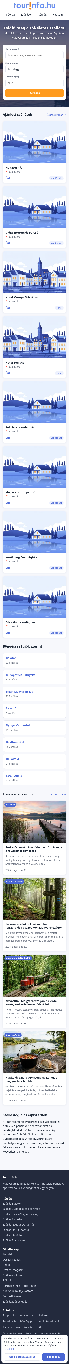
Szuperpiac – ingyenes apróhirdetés (25, 1315)
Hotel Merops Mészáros (21, 297)
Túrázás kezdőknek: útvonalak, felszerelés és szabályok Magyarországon (34, 925)
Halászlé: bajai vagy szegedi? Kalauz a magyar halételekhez (31, 1079)
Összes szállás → (56, 114)
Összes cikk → (58, 794)
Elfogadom (53, 1356)
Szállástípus (11, 62)
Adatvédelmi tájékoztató (18, 1291)
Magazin (57, 14)
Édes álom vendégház (20, 622)
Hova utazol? (12, 48)
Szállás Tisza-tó (12, 1219)
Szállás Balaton (12, 1203)
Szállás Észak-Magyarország (20, 1214)
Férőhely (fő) (12, 76)
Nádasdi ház (13, 167)
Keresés (34, 93)
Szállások (26, 14)
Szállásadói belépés (15, 1301)
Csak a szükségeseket (22, 1356)
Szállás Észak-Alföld (15, 1240)
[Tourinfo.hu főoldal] (34, 6)
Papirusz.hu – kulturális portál (22, 1327)
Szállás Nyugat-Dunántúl (18, 1224)
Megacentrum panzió (20, 492)
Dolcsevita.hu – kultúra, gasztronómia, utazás (31, 1333)
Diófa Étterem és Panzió (21, 232)
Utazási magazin (13, 1270)
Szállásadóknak (12, 1275)
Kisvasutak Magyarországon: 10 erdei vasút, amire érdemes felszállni (31, 1002)
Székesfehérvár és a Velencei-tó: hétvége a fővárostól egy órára (33, 849)
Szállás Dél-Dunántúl (16, 1230)
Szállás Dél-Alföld (13, 1235)
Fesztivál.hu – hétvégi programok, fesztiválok (31, 1321)
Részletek (9, 1349)
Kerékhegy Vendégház (21, 557)
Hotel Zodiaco (14, 362)
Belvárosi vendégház (19, 427)
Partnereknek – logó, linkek (20, 1286)
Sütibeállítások (12, 1296)
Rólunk (7, 1280)
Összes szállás (12, 1259)
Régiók (42, 14)
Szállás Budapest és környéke (21, 1209)
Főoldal (10, 14)
